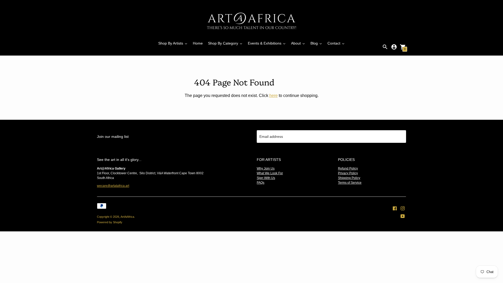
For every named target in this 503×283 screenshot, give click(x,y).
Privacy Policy (348, 173)
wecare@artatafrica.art (113, 186)
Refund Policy (348, 168)
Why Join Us (266, 168)
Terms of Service (350, 182)
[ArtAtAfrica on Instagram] (403, 208)
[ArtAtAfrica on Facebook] (395, 208)
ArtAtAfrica (127, 216)
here (273, 95)
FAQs (260, 182)
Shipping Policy (349, 178)
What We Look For (270, 173)
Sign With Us (266, 178)
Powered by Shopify (109, 222)
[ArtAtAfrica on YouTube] (403, 216)
